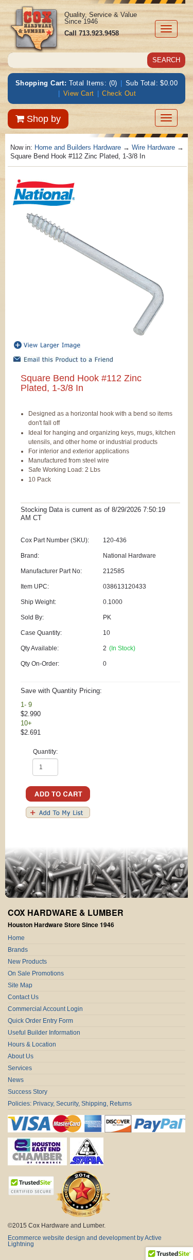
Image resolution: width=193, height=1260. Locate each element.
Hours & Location (32, 1044)
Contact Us (23, 997)
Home (16, 938)
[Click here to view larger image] (95, 274)
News (16, 1080)
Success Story (27, 1091)
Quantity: (45, 751)
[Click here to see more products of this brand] (44, 192)
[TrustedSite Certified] (31, 1185)
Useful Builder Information (44, 1032)
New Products (27, 961)
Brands (18, 949)
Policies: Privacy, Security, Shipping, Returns (70, 1103)
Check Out (119, 93)
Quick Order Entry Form (40, 1020)
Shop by (42, 119)
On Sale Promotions (36, 973)
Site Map (20, 985)
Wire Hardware (153, 147)
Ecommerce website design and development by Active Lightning (85, 1241)
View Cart (78, 93)
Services (20, 1068)
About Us (20, 1056)
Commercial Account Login (45, 1009)
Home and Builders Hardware (77, 147)
